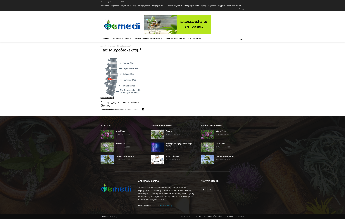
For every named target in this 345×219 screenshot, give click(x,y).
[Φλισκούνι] (107, 147)
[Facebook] (239, 9)
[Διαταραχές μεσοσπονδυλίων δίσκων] (122, 77)
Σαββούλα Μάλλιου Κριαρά (112, 109)
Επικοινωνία (239, 216)
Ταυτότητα (198, 216)
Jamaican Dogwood (125, 156)
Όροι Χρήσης (186, 216)
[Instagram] (242, 9)
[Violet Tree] (107, 134)
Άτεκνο (169, 131)
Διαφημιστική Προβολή (213, 216)
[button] (241, 38)
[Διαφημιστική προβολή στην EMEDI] (157, 147)
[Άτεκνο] (157, 134)
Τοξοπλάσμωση (173, 156)
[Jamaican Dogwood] (107, 159)
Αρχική (103, 46)
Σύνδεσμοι (229, 216)
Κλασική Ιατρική (107, 98)
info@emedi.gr (166, 205)
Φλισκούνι (120, 144)
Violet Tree (120, 131)
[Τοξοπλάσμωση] (157, 159)
